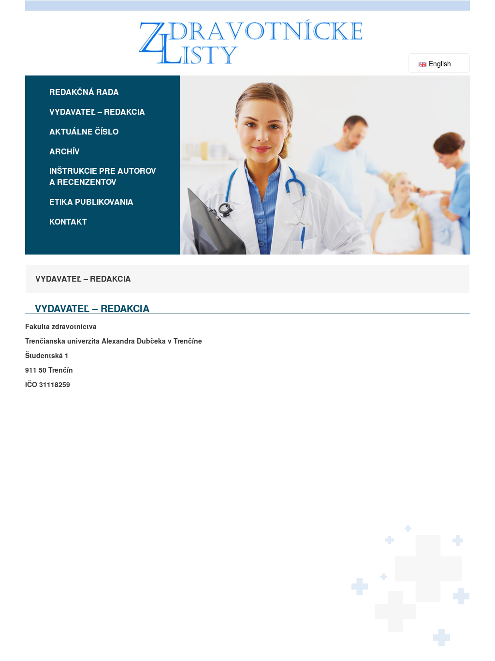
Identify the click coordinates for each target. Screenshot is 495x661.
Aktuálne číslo (83, 131)
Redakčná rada (84, 91)
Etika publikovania (91, 201)
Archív (64, 151)
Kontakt (68, 221)
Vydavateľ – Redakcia (97, 111)
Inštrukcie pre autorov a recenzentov (102, 176)
